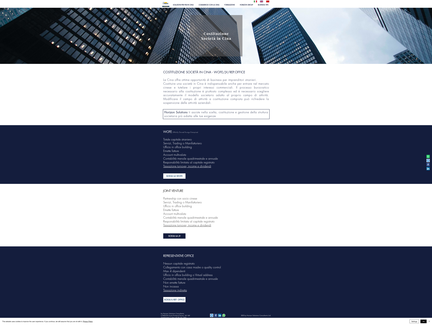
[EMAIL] (428, 160)
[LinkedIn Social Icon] (428, 168)
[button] (183, 5)
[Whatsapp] (428, 156)
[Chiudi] (429, 321)
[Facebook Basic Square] (428, 164)
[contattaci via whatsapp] (223, 315)
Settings (414, 321)
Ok (424, 321)
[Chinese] (267, 1)
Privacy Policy (88, 321)
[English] (261, 1)
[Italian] (255, 1)
